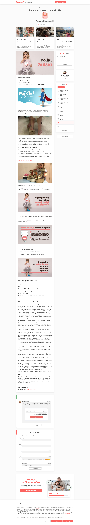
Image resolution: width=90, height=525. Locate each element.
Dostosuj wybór (45, 521)
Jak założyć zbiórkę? (28, 2)
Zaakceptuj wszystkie (68, 521)
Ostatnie (61, 87)
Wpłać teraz (62, 123)
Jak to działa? (31, 494)
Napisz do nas (65, 140)
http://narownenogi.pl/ (22, 297)
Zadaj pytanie (64, 78)
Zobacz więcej (31, 405)
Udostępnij (65, 64)
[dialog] (45, 512)
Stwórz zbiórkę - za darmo (60, 2)
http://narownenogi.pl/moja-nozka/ (25, 160)
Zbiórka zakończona (64, 61)
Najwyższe (68, 87)
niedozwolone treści (69, 139)
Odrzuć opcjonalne (56, 521)
